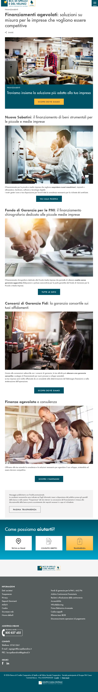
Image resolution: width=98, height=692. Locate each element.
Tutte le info (49, 292)
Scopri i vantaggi (49, 479)
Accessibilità (56, 601)
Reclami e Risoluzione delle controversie (66, 597)
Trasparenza (7, 594)
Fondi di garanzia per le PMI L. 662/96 (73, 590)
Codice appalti (57, 611)
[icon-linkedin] (8, 663)
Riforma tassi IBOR (68, 615)
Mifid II (4, 604)
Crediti (56, 677)
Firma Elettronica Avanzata (62, 608)
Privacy (5, 597)
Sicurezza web (8, 611)
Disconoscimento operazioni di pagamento (68, 618)
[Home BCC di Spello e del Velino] (18, 3)
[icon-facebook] (2, 663)
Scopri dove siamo (49, 101)
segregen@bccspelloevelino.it (20, 648)
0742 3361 (15, 645)
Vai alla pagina (49, 198)
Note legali (65, 677)
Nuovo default (7, 615)
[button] (95, 3)
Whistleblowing (57, 604)
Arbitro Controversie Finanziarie (73, 594)
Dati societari (7, 590)
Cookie (5, 608)
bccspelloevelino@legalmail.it (18, 652)
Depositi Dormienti (9, 601)
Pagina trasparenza (25, 509)
